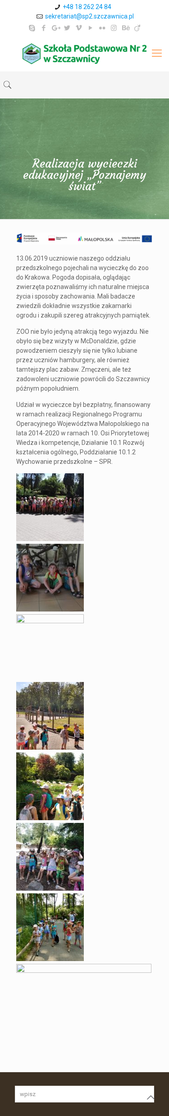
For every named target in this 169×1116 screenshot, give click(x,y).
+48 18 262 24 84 (87, 6)
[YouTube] (90, 28)
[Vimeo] (78, 28)
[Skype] (32, 28)
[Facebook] (43, 28)
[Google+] (55, 28)
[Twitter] (67, 28)
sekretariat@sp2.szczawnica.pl (89, 16)
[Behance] (125, 28)
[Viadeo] (137, 28)
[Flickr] (102, 28)
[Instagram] (114, 28)
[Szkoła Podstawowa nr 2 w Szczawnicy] (84, 53)
